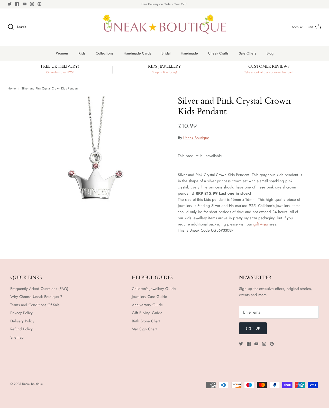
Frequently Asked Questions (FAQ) (39, 289)
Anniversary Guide (147, 305)
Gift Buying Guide (147, 313)
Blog (270, 53)
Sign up (253, 328)
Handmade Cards (137, 53)
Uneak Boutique (196, 138)
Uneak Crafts (218, 53)
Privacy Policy (21, 313)
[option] (96, 152)
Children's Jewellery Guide (154, 289)
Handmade (189, 53)
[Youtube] (24, 4)
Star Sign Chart (144, 329)
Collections (104, 53)
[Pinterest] (39, 4)
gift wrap (260, 224)
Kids (81, 53)
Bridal (165, 53)
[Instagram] (32, 4)
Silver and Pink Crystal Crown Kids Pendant (49, 88)
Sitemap (17, 337)
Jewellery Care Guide (149, 297)
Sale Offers (247, 53)
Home (12, 88)
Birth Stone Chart (146, 321)
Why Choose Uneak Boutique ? (36, 297)
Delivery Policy (22, 321)
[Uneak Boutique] (164, 27)
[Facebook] (17, 4)
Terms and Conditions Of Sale (35, 305)
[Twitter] (10, 4)
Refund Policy (21, 329)
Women (62, 53)
